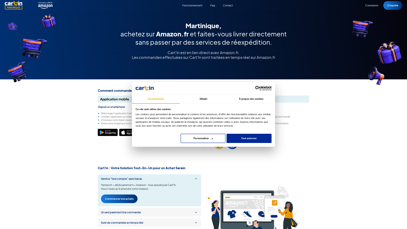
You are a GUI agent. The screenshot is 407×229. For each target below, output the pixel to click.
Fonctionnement (192, 5)
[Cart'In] (13, 5)
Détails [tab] (203, 98)
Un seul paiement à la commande (121, 212)
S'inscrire (392, 5)
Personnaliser (201, 138)
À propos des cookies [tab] (251, 98)
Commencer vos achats (119, 198)
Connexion (371, 5)
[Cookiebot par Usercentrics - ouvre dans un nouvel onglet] (258, 88)
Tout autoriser (249, 138)
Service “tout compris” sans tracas (121, 178)
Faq (212, 5)
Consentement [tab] (156, 98)
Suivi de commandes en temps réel (122, 222)
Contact (228, 5)
